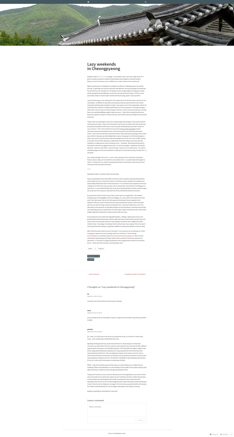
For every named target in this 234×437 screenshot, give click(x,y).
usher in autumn (93, 274)
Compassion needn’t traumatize (136, 274)
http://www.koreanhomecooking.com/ (122, 236)
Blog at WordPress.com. (117, 433)
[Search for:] (145, 2)
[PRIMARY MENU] (88, 2)
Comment (140, 420)
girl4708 (91, 259)
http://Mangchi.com (93, 236)
